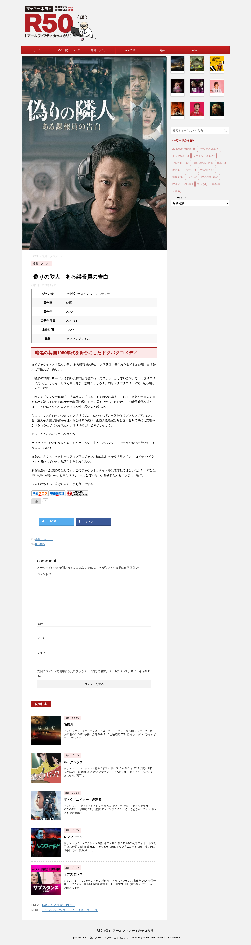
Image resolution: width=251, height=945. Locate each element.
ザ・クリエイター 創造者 (82, 799)
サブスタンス (73, 874)
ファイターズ (204, 155)
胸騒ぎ (68, 724)
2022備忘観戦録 (184, 148)
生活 (202, 184)
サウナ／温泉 (209, 148)
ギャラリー (131, 50)
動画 (162, 50)
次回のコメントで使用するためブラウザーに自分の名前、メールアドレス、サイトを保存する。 (93, 673)
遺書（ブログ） (100, 50)
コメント (44, 574)
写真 (221, 162)
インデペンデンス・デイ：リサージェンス (70, 910)
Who (194, 50)
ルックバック (73, 762)
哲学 (191, 169)
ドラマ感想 (180, 155)
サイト (41, 652)
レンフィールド (75, 837)
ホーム (37, 50)
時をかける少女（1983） (58, 905)
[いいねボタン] (36, 501)
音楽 (176, 191)
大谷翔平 (207, 169)
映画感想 (40, 544)
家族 (177, 176)
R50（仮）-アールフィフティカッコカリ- (125, 930)
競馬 (216, 184)
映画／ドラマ (182, 184)
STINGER (175, 937)
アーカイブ (178, 198)
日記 (192, 176)
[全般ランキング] (77, 494)
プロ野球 (180, 162)
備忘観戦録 (203, 162)
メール (41, 638)
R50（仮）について (68, 50)
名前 (40, 624)
